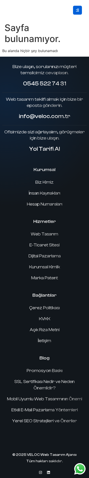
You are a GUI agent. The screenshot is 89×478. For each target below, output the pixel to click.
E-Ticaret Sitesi (44, 245)
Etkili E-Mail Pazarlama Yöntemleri (44, 409)
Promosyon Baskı (45, 370)
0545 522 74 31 (44, 83)
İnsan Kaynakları (44, 193)
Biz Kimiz (44, 182)
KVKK (44, 318)
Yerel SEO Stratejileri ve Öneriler (44, 420)
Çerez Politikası (44, 307)
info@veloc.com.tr (44, 116)
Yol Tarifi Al (44, 149)
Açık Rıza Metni (45, 329)
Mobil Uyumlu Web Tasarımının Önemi (44, 398)
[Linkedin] (48, 472)
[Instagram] (40, 472)
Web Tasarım (44, 234)
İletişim (44, 340)
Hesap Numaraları (44, 204)
